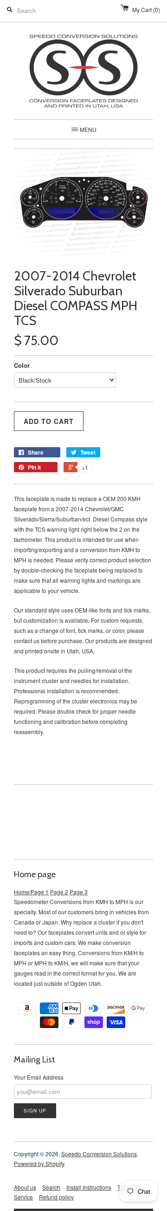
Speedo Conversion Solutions (99, 1154)
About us (25, 1187)
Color (22, 365)
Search (51, 1187)
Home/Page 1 (31, 892)
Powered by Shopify (39, 1163)
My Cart (146, 9)
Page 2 (59, 892)
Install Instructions (88, 1187)
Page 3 (79, 892)
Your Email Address (39, 1077)
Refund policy (56, 1197)
